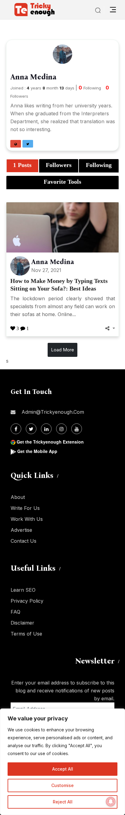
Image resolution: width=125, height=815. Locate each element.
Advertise (21, 530)
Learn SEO (23, 590)
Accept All (62, 768)
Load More (62, 350)
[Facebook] (16, 428)
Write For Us (25, 508)
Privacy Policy (27, 601)
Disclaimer (22, 623)
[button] (15, 144)
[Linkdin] (46, 428)
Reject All (63, 801)
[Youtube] (76, 428)
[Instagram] (61, 428)
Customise (62, 785)
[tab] (22, 165)
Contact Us (23, 541)
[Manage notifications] (111, 801)
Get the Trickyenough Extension (50, 442)
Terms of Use (26, 634)
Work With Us (27, 519)
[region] (62, 762)
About (18, 497)
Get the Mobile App (37, 451)
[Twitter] (31, 428)
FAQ (15, 612)
